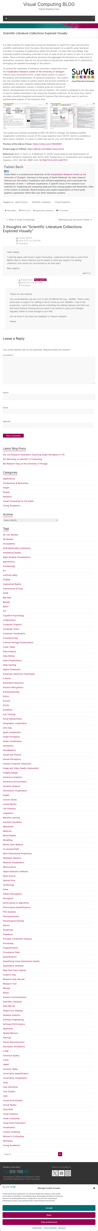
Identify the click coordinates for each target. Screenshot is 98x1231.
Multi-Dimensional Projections (17, 853)
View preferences (49, 1222)
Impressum (62, 1228)
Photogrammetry (11, 916)
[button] (94, 1188)
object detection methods (15, 871)
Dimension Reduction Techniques (19, 674)
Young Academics (11, 505)
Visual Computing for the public (18, 501)
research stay (9, 974)
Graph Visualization (12, 741)
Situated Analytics (11, 1015)
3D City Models (10, 534)
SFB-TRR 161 (9, 1006)
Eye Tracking (9, 714)
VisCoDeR (8, 1109)
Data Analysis (9, 651)
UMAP (6, 1064)
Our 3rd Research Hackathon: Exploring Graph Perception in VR (33, 454)
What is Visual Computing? (20, 219)
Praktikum (8, 934)
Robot (6, 992)
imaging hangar (10, 772)
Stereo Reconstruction (13, 1042)
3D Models (8, 539)
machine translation (12, 822)
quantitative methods (13, 965)
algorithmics (9, 561)
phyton (6, 925)
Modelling (7, 840)
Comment (8, 355)
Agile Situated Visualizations (16, 557)
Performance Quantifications (17, 907)
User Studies (9, 1091)
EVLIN (6, 705)
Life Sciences (9, 808)
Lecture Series (10, 799)
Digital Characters (11, 669)
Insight (6, 487)
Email (5, 407)
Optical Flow (9, 880)
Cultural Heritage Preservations (18, 642)
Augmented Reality (12, 584)
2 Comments (63, 210)
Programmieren (10, 947)
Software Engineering (13, 1019)
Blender (6, 602)
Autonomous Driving (13, 588)
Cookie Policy (37, 1228)
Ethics (6, 696)
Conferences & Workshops (15, 483)
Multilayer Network (12, 858)
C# (4, 611)
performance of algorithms (16, 903)
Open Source (21, 202)
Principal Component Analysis (17, 938)
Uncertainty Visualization (15, 1078)
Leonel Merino (10, 804)
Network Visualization (13, 862)
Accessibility (9, 543)
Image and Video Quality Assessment (21, 768)
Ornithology (8, 885)
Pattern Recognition (12, 894)
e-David (7, 678)
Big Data (7, 597)
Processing (8, 943)
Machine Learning (11, 817)
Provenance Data (11, 952)
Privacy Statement (50, 1228)
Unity (5, 1082)
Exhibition (8, 710)
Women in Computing (13, 1136)
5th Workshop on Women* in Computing (22, 459)
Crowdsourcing (10, 638)
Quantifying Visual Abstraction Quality (21, 961)
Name (6, 392)
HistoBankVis (9, 750)
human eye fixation (12, 754)
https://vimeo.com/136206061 (47, 144)
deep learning (9, 665)
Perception (8, 898)
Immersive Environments (15, 781)
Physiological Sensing (13, 921)
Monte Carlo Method (13, 844)
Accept (49, 1208)
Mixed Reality (9, 835)
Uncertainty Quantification (15, 1073)
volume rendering (11, 1132)
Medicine (7, 831)
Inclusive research (11, 786)
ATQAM (6, 579)
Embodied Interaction (13, 683)
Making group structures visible (75, 219)
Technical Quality (11, 1055)
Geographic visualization (15, 723)
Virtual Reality (9, 1105)
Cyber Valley (9, 647)
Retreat (6, 988)
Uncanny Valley (10, 1069)
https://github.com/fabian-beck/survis (45, 149)
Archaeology (9, 566)
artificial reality (10, 575)
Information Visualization (15, 790)
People (6, 492)
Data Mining (9, 656)
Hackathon (8, 745)
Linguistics (8, 813)
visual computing (11, 1118)
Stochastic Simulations (14, 1046)
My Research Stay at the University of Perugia (25, 463)
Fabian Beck (13, 167)
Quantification (9, 956)
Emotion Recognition (13, 687)
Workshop (8, 1141)
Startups (7, 1037)
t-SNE (6, 1051)
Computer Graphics (12, 624)
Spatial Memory (10, 1033)
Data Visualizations (12, 660)
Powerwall (8, 930)
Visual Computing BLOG (49, 4)
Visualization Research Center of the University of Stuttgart (35, 71)
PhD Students (9, 912)
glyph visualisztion (12, 732)
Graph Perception (11, 736)
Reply (88, 273)
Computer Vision (11, 629)
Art (4, 570)
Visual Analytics (62, 202)
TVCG (6, 1060)
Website (7, 421)
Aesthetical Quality (12, 552)
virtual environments (13, 1100)
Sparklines (8, 1028)
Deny (49, 1215)
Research (49, 210)
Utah (5, 1096)
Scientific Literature (41, 202)
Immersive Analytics (12, 777)
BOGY (6, 606)
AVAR (5, 593)
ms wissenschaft (11, 849)
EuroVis (6, 701)
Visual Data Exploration (14, 1123)
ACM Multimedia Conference (17, 548)
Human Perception (12, 759)
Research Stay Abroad (13, 979)
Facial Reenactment (12, 718)
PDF (30, 160)
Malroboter (8, 826)
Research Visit (10, 983)
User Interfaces (10, 1087)
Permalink (23, 243)
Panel (5, 889)
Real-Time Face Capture (14, 970)
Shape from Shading (13, 1010)
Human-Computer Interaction (17, 763)
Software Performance (14, 1024)
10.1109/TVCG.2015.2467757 (53, 160)
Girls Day (7, 727)
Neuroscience (9, 867)
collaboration (9, 620)
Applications (40, 210)
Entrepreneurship (11, 692)
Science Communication (14, 997)
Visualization (9, 1127)
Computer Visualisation (14, 633)
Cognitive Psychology (13, 615)
